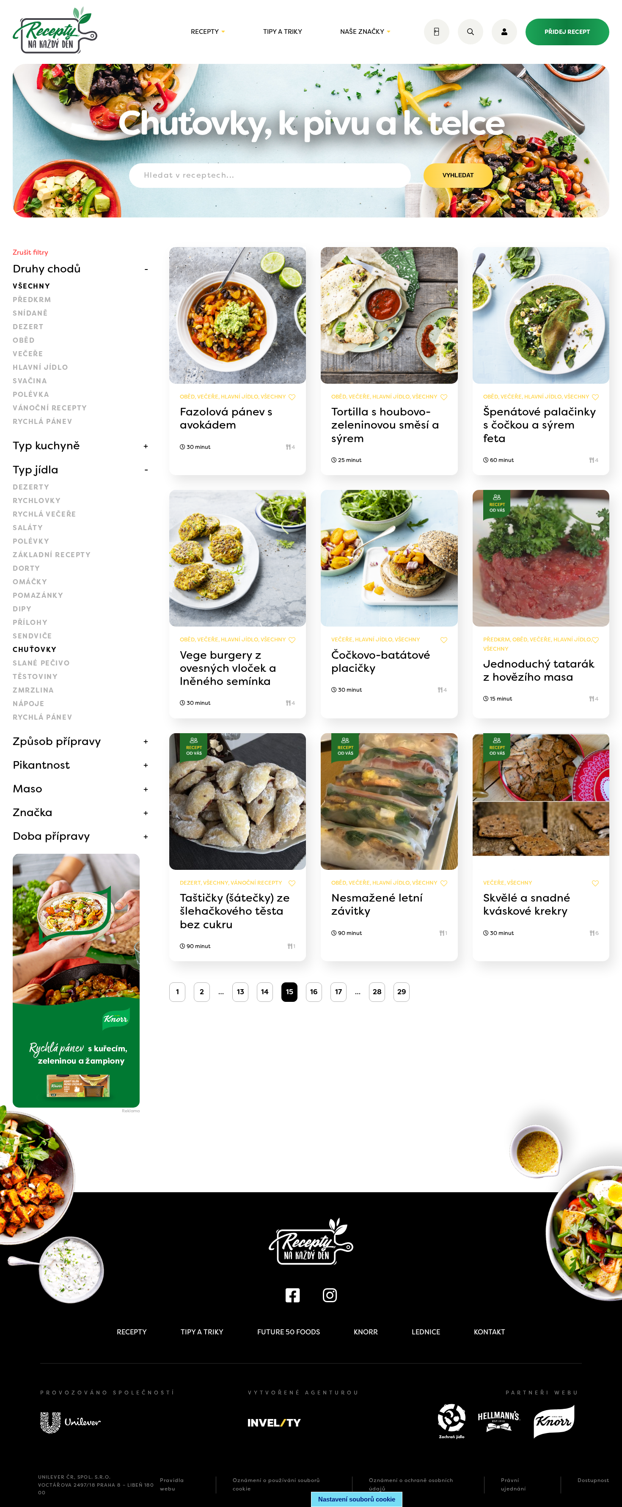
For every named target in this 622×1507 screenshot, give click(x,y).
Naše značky (362, 32)
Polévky (31, 541)
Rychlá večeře (45, 514)
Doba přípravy (51, 836)
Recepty (205, 32)
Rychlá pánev (42, 421)
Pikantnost (41, 765)
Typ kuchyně (46, 445)
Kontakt (489, 1332)
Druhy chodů (47, 268)
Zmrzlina (33, 690)
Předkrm (32, 299)
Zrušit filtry (30, 252)
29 (401, 991)
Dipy (22, 609)
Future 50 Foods (288, 1332)
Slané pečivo (41, 663)
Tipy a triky (282, 32)
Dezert (28, 326)
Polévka (31, 394)
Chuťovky (35, 649)
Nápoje (29, 703)
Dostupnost (593, 1480)
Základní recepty (52, 554)
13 (240, 991)
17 (338, 991)
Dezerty (31, 487)
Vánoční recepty (50, 408)
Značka (32, 812)
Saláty (28, 527)
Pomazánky (38, 595)
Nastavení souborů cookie (356, 1499)
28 (377, 991)
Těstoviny (35, 676)
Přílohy (30, 622)
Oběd (24, 340)
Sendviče (32, 636)
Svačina (30, 381)
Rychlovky (37, 500)
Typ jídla (35, 469)
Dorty (27, 568)
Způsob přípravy (57, 741)
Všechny (31, 286)
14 (265, 991)
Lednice (426, 1332)
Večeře (28, 353)
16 (314, 991)
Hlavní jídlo (40, 367)
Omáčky (30, 582)
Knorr (366, 1332)
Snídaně (30, 313)
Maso (27, 788)
